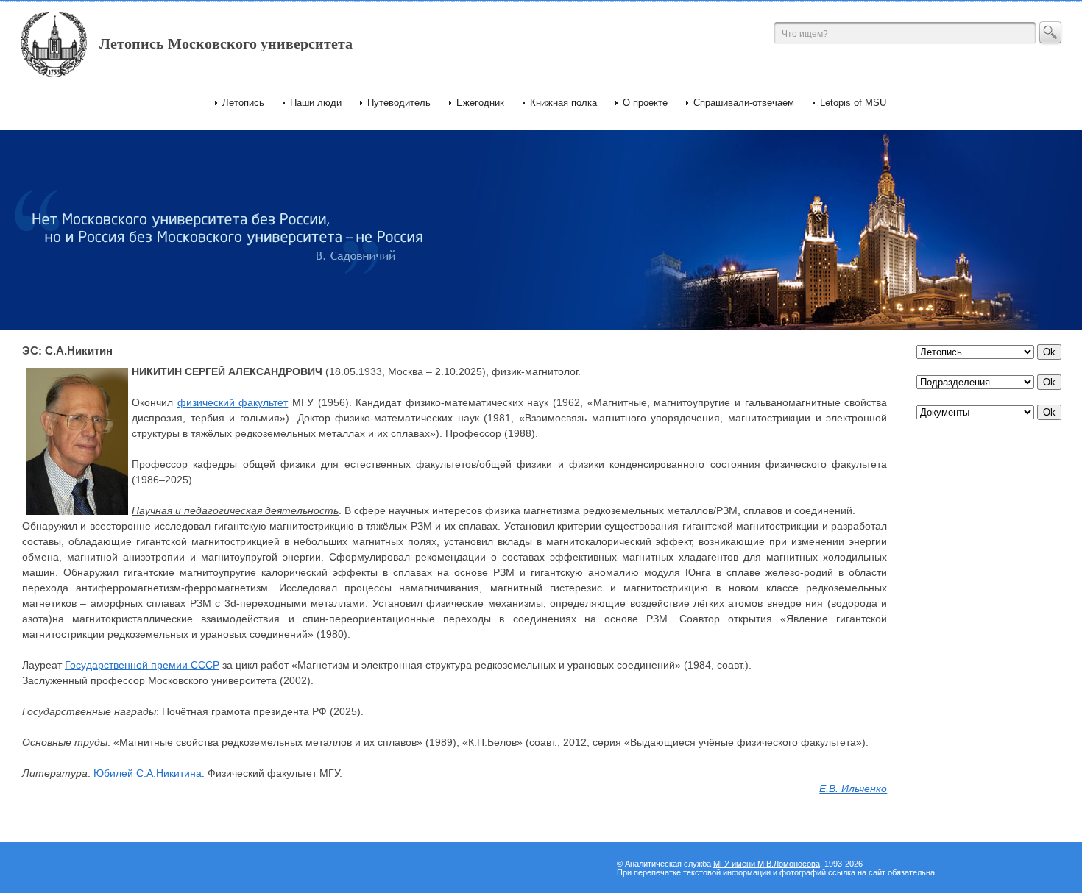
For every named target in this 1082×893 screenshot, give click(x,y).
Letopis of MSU (853, 102)
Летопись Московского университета (226, 43)
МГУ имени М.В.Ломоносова (766, 863)
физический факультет (233, 402)
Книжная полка (563, 102)
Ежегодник (480, 102)
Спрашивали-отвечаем (743, 102)
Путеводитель (399, 102)
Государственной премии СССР (142, 665)
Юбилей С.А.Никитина (147, 773)
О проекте (645, 102)
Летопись (243, 102)
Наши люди (316, 102)
